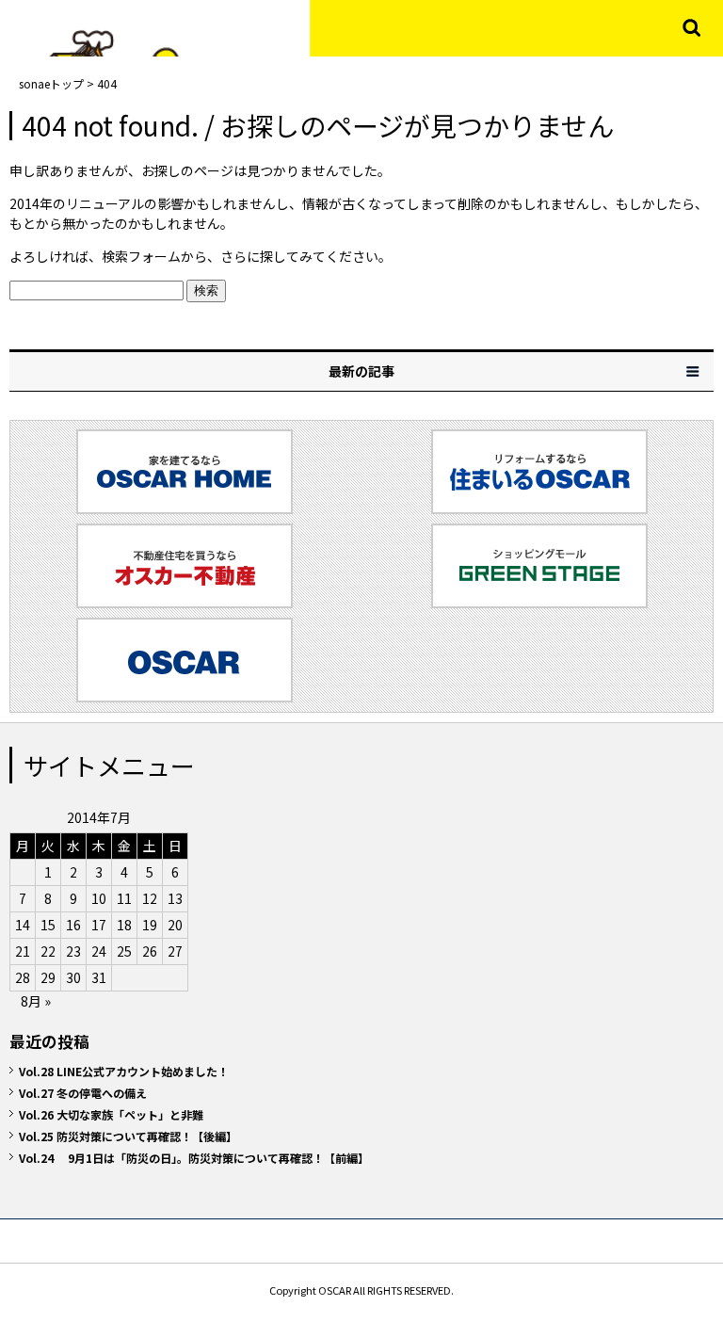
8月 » (36, 1001)
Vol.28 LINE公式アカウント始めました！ (124, 1071)
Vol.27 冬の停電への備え (83, 1093)
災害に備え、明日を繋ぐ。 (145, 28)
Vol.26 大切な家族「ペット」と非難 (111, 1114)
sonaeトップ (51, 83)
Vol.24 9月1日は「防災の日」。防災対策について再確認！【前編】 (194, 1158)
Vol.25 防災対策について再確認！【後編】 (128, 1136)
